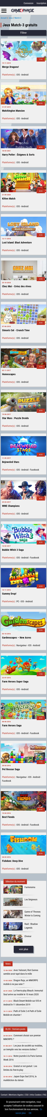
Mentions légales (16, 1095)
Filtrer (23, 32)
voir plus (23, 949)
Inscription (41, 3)
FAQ (44, 1095)
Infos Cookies (35, 1095)
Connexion (28, 3)
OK (30, 1113)
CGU (26, 1095)
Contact (4, 1095)
